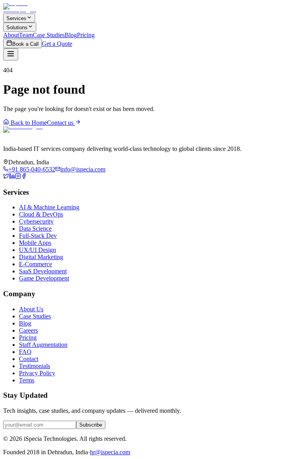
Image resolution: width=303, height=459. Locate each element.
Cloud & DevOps (41, 214)
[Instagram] (18, 176)
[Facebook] (24, 176)
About (11, 35)
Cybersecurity (36, 221)
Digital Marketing (41, 257)
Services (16, 18)
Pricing (86, 35)
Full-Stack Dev (38, 235)
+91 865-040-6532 (31, 169)
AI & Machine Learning (49, 207)
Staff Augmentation (43, 344)
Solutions (17, 27)
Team (26, 35)
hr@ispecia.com (110, 452)
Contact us (61, 122)
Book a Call (25, 44)
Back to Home (28, 122)
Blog (71, 35)
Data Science (35, 228)
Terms (26, 380)
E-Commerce (35, 264)
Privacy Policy (37, 373)
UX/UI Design (37, 249)
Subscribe (90, 425)
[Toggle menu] (10, 54)
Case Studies (49, 35)
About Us (31, 309)
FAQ (25, 351)
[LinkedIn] (12, 176)
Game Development (44, 278)
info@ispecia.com (82, 169)
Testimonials (34, 366)
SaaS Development (43, 271)
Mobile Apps (35, 242)
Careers (28, 330)
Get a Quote (57, 43)
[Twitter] (6, 176)
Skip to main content (36, 10)
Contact (28, 359)
